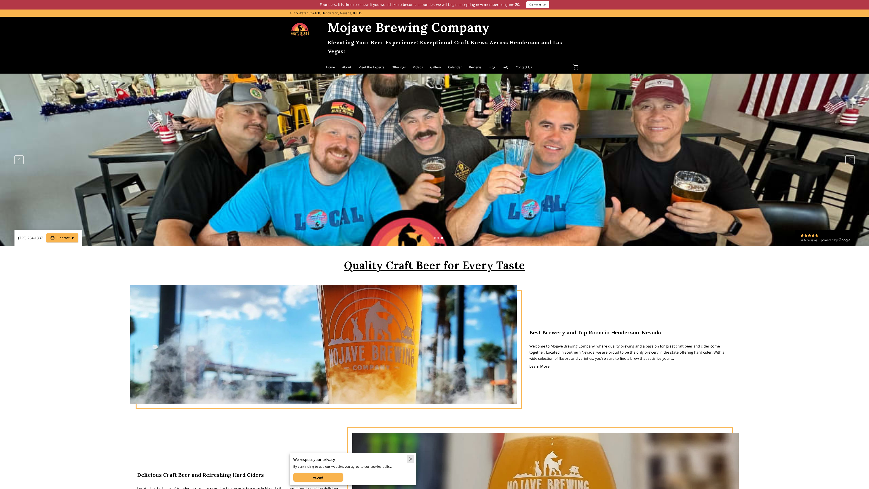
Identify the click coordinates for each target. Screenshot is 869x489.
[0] (575, 67)
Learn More (539, 366)
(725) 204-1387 (30, 238)
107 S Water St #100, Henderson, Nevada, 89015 (326, 13)
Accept (318, 477)
